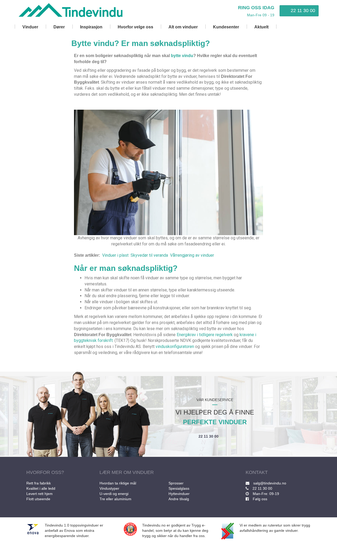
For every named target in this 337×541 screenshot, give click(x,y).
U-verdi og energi (114, 494)
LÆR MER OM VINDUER (127, 472)
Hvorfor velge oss (135, 27)
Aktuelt (261, 27)
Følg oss (260, 499)
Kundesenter (226, 27)
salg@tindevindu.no (269, 483)
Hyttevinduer (179, 494)
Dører (59, 27)
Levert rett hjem (39, 494)
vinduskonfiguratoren (175, 346)
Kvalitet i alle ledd (40, 488)
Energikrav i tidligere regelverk (205, 334)
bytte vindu (182, 55)
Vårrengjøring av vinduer (192, 255)
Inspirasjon (91, 27)
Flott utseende (38, 499)
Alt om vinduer (183, 27)
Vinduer (30, 27)
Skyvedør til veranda (149, 255)
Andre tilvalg (178, 499)
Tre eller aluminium (115, 499)
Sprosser (176, 483)
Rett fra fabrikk (38, 483)
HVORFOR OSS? (45, 472)
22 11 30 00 (303, 10)
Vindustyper (109, 488)
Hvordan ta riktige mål (118, 483)
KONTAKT (257, 472)
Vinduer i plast (115, 255)
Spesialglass (178, 488)
